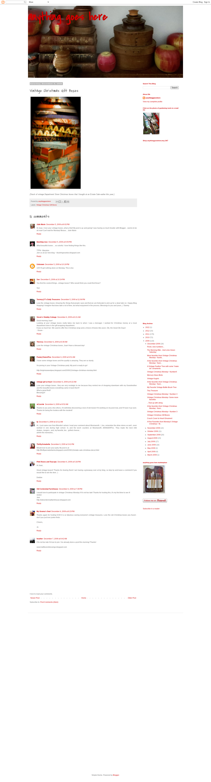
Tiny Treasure (152, 391)
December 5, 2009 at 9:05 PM (60, 242)
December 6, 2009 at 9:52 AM (56, 404)
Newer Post (34, 598)
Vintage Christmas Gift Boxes (46, 205)
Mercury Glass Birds (155, 375)
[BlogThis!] (59, 201)
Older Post (132, 598)
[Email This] (57, 201)
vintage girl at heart (44, 382)
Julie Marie (41, 224)
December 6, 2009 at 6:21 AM (69, 317)
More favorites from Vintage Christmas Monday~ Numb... (162, 357)
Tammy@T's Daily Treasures (48, 299)
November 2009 (153, 428)
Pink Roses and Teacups (47, 462)
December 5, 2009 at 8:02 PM (57, 224)
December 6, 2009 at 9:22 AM (64, 382)
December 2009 (153, 344)
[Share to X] (62, 201)
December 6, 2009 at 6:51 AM (63, 357)
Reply (39, 234)
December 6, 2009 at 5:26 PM (69, 462)
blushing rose (42, 242)
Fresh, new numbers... (155, 347)
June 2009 (151, 445)
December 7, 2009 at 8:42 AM (55, 539)
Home (83, 598)
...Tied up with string (155, 403)
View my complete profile (152, 102)
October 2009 (152, 431)
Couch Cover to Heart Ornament (159, 418)
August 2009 (152, 438)
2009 (147, 341)
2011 (147, 334)
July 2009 (151, 442)
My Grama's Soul (44, 511)
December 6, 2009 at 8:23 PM (62, 511)
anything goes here (68, 16)
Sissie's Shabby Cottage (47, 317)
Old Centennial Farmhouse (47, 489)
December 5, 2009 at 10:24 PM (53, 279)
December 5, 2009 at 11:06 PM (73, 299)
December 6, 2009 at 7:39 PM (70, 489)
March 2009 (152, 455)
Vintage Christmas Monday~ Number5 (162, 372)
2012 (147, 331)
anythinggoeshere (153, 98)
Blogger (116, 775)
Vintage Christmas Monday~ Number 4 (162, 394)
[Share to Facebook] (65, 201)
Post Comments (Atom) (49, 602)
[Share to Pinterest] (68, 201)
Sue (38, 279)
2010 (147, 337)
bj (37, 422)
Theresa (40, 342)
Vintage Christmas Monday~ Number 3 (162, 412)
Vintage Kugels (153, 379)
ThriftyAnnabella (43, 444)
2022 (147, 327)
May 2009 (151, 448)
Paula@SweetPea (44, 357)
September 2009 (154, 435)
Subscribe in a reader (151, 509)
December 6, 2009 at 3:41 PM (62, 444)
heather (40, 539)
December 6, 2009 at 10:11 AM (51, 422)
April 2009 (151, 452)
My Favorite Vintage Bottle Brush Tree (162, 387)
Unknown (40, 264)
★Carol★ (40, 404)
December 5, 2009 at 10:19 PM (57, 264)
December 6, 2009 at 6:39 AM (55, 342)
